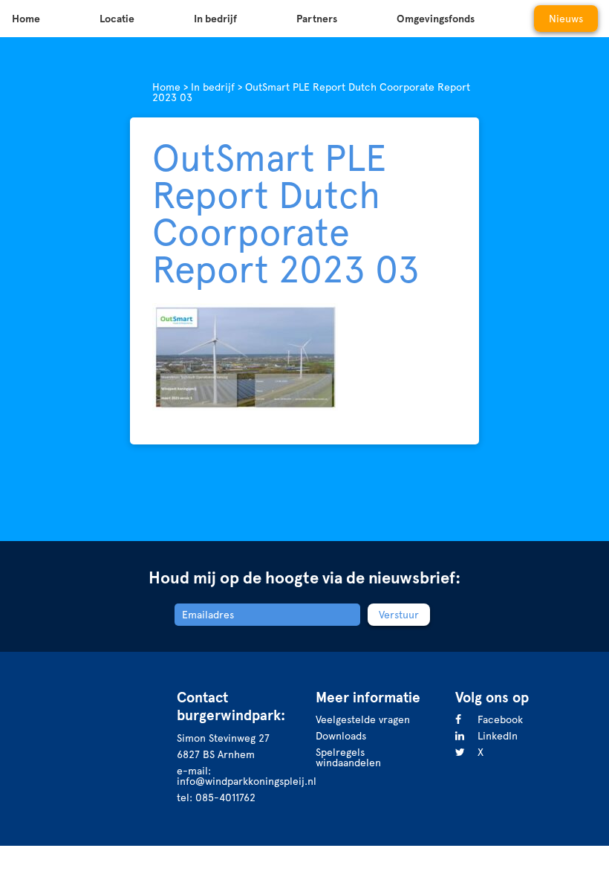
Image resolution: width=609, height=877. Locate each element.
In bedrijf (215, 19)
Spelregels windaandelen (348, 757)
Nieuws (566, 19)
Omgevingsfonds (436, 19)
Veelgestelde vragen (363, 719)
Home (26, 19)
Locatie (117, 19)
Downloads (341, 736)
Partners (316, 19)
